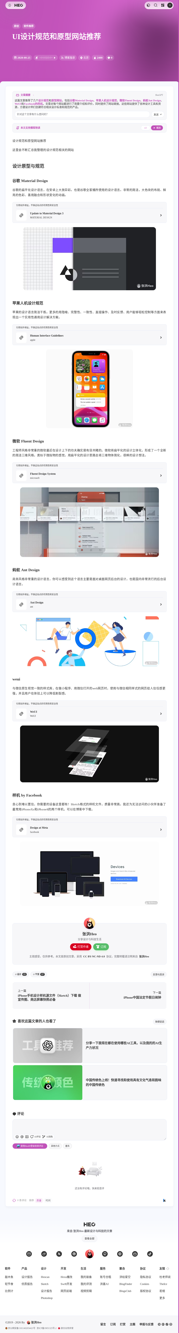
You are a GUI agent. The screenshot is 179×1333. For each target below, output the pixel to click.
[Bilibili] (135, 1254)
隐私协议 (145, 1276)
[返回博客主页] (19, 5)
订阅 (103, 946)
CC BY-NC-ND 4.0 (94, 956)
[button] (9, 5)
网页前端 (66, 1291)
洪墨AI (104, 1283)
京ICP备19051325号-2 (46, 1328)
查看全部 (89, 1238)
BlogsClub (125, 1291)
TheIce (163, 1283)
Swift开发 (66, 1283)
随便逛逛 (159, 1021)
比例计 (9, 1291)
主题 (132, 1324)
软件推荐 (29, 26)
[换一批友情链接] (167, 1268)
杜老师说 (165, 1276)
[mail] (29, 1254)
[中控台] (163, 5)
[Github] (105, 1254)
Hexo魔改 (66, 1276)
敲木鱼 (9, 1276)
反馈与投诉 (158, 974)
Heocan (45, 1276)
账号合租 (105, 1276)
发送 (156, 114)
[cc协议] (165, 1324)
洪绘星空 (125, 1276)
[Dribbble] (74, 1254)
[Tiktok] (150, 1254)
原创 (16, 26)
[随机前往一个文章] (148, 5)
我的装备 (86, 1276)
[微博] (44, 1254)
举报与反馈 (146, 1324)
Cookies (144, 1283)
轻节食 (9, 1283)
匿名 (67, 1146)
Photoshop (47, 1298)
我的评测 (86, 1283)
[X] (59, 1254)
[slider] (165, 1138)
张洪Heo (144, 956)
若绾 (162, 1291)
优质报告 (27, 1283)
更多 (162, 1298)
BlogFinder (125, 1283)
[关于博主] (89, 923)
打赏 (123, 1324)
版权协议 (145, 1291)
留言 (103, 1324)
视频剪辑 (86, 1291)
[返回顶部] (89, 1254)
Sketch (44, 1283)
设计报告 (27, 1276)
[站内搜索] (155, 5)
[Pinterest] (120, 1254)
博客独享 (70, 57)
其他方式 (55, 1146)
